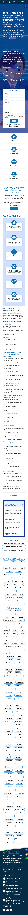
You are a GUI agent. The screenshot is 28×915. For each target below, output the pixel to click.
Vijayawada (13, 640)
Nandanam (18, 731)
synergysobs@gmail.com (12, 885)
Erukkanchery (7, 809)
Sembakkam (18, 767)
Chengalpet (18, 610)
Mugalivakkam (19, 728)
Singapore (19, 597)
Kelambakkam (10, 698)
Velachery (19, 789)
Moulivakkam (8, 728)
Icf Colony (9, 816)
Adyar (19, 656)
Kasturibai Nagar (9, 819)
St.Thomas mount (9, 773)
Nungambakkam (19, 737)
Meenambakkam (19, 721)
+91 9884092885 (14, 3)
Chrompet (10, 679)
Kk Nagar (9, 695)
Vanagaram (9, 789)
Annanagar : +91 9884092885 (13, 878)
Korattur (9, 705)
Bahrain (9, 564)
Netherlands (18, 587)
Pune (14, 636)
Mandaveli (9, 825)
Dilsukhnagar (9, 646)
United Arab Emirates (10, 604)
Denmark (21, 604)
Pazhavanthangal (18, 747)
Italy (22, 581)
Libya (21, 584)
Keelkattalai (18, 695)
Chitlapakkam (9, 675)
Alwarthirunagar (10, 662)
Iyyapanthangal (8, 688)
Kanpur (15, 633)
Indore (22, 643)
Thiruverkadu (20, 780)
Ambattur (20, 662)
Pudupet (9, 829)
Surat (21, 636)
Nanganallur (10, 734)
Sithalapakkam (19, 770)
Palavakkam (17, 741)
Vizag (5, 640)
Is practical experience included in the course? (13, 523)
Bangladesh (18, 564)
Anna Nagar (19, 666)
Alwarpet (18, 659)
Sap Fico (7, 555)
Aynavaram (18, 799)
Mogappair (9, 724)
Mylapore (9, 731)
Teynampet (20, 773)
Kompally (14, 649)
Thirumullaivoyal (9, 780)
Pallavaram (9, 744)
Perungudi (8, 754)
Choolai (19, 806)
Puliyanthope (18, 829)
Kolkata (5, 643)
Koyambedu (20, 708)
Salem (6, 617)
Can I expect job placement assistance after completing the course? (12, 533)
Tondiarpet (19, 835)
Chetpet (18, 803)
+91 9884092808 (22, 3)
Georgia (19, 577)
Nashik (21, 653)
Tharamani (8, 776)
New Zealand (10, 591)
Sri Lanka (10, 600)
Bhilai (6, 649)
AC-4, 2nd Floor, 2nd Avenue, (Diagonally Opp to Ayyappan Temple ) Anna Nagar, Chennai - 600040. (15, 891)
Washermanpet (20, 842)
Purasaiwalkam (17, 757)
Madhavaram (19, 711)
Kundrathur (8, 711)
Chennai (9, 610)
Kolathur (20, 701)
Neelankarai (8, 737)
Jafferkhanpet (19, 688)
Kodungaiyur (20, 819)
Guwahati (6, 630)
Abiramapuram (17, 796)
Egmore (18, 679)
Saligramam (18, 763)
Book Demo (14, 208)
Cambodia (9, 571)
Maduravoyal (20, 715)
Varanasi (9, 623)
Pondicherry (19, 613)
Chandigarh (10, 627)
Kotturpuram (18, 705)
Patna (14, 653)
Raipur (22, 640)
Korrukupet (9, 822)
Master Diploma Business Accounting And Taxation (14, 551)
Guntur (19, 627)
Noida (7, 636)
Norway (7, 594)
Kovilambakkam (9, 708)
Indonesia (6, 574)
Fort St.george (8, 812)
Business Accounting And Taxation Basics (14, 543)
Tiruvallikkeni (9, 835)
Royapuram (19, 760)
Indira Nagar (18, 816)
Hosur (22, 630)
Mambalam (18, 822)
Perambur (8, 750)
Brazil (14, 568)
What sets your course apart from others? (13, 528)
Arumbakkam (9, 669)
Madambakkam (8, 715)
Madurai (21, 617)
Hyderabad (6, 633)
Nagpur (7, 653)
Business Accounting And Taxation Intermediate (14, 547)
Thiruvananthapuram (9, 620)
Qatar (21, 594)
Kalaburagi (14, 643)
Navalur (19, 734)
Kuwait (14, 584)
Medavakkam (8, 721)
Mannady (18, 825)
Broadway (10, 803)
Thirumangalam (18, 776)
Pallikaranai (19, 744)
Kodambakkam (9, 701)
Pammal (8, 747)
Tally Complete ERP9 (18, 555)
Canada (21, 568)
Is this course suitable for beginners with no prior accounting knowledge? (11, 504)
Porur (8, 757)
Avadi (10, 672)
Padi (9, 741)
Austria (21, 561)
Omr (8, 796)
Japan (6, 584)
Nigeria (19, 591)
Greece (15, 581)
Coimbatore (19, 646)
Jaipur (21, 649)
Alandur (10, 659)
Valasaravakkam (19, 786)
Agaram (9, 799)
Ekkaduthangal (8, 682)
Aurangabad (18, 623)
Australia (13, 561)
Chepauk (17, 672)
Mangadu (19, 718)
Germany (7, 581)
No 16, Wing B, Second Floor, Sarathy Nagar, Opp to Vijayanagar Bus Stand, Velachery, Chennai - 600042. (15, 900)
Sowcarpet (7, 832)
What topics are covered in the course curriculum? (12, 519)
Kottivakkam (19, 692)
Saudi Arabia (9, 597)
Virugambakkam (8, 793)
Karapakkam (9, 692)
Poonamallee (18, 754)
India (6, 561)
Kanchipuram (9, 613)
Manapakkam (10, 718)
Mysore (22, 633)
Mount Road (18, 724)
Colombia (18, 571)
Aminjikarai (9, 666)
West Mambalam (20, 793)
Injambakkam (18, 685)
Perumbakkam (18, 750)
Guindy (8, 685)
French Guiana (10, 577)
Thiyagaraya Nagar (18, 832)
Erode (13, 617)
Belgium (6, 568)
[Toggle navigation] (25, 7)
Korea (14, 574)
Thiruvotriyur (9, 783)
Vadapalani (8, 786)
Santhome (9, 767)
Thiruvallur (19, 783)
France (22, 574)
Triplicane (17, 838)
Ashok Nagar (19, 669)
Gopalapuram (19, 682)
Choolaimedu (19, 675)
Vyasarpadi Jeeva (8, 842)
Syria (18, 600)
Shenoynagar (8, 770)
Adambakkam (10, 656)
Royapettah (9, 760)
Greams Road (19, 812)
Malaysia (9, 587)
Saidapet (9, 763)
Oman (14, 594)
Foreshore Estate (19, 809)
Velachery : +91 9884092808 (12, 881)
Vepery (9, 838)
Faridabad (21, 620)
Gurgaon (15, 630)
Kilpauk (19, 698)
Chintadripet (10, 806)
